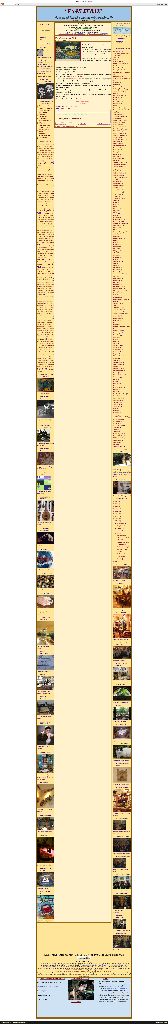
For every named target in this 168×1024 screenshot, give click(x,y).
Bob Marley (44, 245)
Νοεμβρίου (120, 526)
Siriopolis (41, 343)
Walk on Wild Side (49, 362)
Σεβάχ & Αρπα (121, 556)
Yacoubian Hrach (118, 446)
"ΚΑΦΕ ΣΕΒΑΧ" (84, 11)
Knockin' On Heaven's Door (121, 326)
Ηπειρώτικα (48, 165)
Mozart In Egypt (41, 322)
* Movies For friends (45, 120)
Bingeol (39, 242)
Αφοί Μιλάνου (50, 148)
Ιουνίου (119, 533)
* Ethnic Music (43, 116)
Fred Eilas (116, 257)
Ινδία (46, 170)
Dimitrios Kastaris (41, 257)
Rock (42, 337)
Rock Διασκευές (118, 387)
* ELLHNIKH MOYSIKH (43, 113)
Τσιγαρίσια (49, 221)
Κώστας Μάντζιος (42, 178)
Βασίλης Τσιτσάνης (42, 152)
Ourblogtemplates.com (19, 1022)
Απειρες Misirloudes (44, 135)
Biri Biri (45, 242)
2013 (116, 508)
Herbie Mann (48, 280)
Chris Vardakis (117, 225)
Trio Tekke (49, 358)
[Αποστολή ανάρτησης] (76, 106)
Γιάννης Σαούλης (47, 154)
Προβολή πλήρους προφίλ (44, 76)
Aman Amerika (117, 183)
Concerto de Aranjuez (48, 253)
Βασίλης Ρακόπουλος (45, 150)
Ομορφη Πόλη (40, 208)
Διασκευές (42, 163)
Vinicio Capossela (118, 434)
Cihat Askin (48, 251)
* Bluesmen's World (44, 110)
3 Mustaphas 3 (41, 144)
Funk (43, 269)
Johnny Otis (49, 301)
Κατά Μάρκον (48, 174)
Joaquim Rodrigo (44, 297)
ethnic (51, 264)
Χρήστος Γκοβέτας (42, 223)
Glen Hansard (50, 269)
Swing (44, 349)
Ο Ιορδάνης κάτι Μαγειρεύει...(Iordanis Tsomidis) (124, 538)
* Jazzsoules (42, 118)
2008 (116, 521)
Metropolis (39, 320)
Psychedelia (47, 332)
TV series (39, 360)
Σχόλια (52, 215)
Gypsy (46, 278)
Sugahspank (42, 347)
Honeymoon (47, 282)
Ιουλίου (119, 530)
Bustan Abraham (48, 247)
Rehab (44, 334)
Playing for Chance (118, 375)
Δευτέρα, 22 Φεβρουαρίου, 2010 (76, 114)
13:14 (72, 106)
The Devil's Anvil (48, 354)
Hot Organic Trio (118, 286)
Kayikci (39, 305)
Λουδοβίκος (40, 187)
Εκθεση (39, 165)
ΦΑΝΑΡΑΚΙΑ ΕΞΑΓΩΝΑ (44, 995)
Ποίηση (39, 210)
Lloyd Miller (48, 313)
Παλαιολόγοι (49, 208)
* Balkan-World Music (45, 106)
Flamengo (45, 267)
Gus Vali (42, 275)
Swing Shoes (51, 349)
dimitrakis (60, 114)
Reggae (39, 334)
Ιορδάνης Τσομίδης (119, 95)
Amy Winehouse (41, 232)
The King (47, 356)
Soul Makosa (42, 345)
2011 (116, 513)
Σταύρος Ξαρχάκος (42, 215)
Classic (39, 253)
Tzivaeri (46, 360)
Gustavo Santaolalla (119, 274)
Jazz (40, 295)
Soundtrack (51, 345)
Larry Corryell (48, 309)
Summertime (51, 347)
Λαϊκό (52, 180)
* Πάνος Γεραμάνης (45, 127)
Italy (44, 292)
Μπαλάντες (48, 199)
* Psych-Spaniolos (44, 123)
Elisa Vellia (49, 262)
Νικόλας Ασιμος (48, 203)
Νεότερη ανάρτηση (60, 124)
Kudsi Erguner (117, 330)
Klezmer (45, 305)
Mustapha (49, 322)
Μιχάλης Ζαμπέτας (43, 197)
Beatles (41, 240)
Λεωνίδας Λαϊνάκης (43, 184)
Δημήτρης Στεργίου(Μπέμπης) (122, 78)
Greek (48, 271)
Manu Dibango (48, 316)
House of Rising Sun (119, 288)
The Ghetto (40, 356)
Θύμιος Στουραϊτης (118, 91)
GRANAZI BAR (43, 133)
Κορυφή (165, 1022)
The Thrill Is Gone (118, 425)
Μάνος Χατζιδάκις (118, 122)
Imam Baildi (40, 288)
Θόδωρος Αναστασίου (42, 167)
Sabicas (50, 339)
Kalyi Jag (49, 303)
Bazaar (52, 238)
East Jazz (48, 259)
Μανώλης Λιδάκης (49, 191)
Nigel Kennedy (41, 326)
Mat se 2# (39, 318)
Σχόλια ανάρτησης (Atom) (70, 126)
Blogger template (5, 1022)
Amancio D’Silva (48, 230)
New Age (39, 324)
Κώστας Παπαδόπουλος (120, 110)
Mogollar (49, 320)
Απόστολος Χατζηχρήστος (121, 53)
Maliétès (39, 316)
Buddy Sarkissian (118, 219)
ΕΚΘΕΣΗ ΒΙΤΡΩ (42, 999)
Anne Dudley (51, 234)
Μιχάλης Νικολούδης (119, 135)
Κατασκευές (40, 176)
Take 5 (41, 351)
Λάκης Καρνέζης (46, 182)
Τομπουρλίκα (51, 219)
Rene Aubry (51, 334)
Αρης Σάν (49, 146)
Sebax (38, 341)
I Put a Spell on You (46, 286)
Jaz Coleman (51, 292)
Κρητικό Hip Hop (42, 991)
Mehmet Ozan (48, 318)
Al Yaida (39, 228)
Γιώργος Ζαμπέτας (41, 158)
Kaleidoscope (40, 303)
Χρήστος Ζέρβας (118, 175)
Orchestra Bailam (118, 370)
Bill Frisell (49, 240)
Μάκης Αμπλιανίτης (119, 120)
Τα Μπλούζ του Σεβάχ (66, 38)
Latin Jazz (49, 311)
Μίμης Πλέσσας (50, 195)
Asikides (41, 238)
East (38, 260)
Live (38, 314)
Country (50, 255)
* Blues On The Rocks (45, 108)
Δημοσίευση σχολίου (63, 122)
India (50, 288)
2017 (116, 501)
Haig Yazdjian (117, 278)
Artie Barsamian (50, 236)
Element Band (40, 262)
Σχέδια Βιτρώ (43, 137)
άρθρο (38, 148)
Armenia (41, 236)
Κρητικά (49, 176)
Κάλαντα (39, 174)
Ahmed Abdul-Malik (47, 226)
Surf (40, 349)
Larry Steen (40, 311)
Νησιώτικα (39, 203)
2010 (116, 516)
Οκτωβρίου (120, 528)
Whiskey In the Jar (43, 364)
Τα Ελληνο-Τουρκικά (44, 217)
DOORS (50, 257)
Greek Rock (51, 273)
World (40, 369)
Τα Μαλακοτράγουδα (119, 164)
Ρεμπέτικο (49, 210)
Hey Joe (39, 282)
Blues (52, 243)
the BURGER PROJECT (120, 417)
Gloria (41, 271)
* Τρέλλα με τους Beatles (44, 130)
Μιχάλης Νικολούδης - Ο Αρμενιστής (47, 986)
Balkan (46, 238)
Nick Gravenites (48, 324)
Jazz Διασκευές (50, 294)
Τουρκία (41, 221)
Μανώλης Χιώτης (43, 193)
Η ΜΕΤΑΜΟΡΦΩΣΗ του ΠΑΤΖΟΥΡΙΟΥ (49, 982)
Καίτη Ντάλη (48, 172)
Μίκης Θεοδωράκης (119, 129)
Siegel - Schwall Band (48, 341)
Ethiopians (39, 264)
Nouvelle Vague (41, 328)
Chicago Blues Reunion (43, 249)
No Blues (49, 326)
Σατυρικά (46, 213)
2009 (116, 518)
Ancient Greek (50, 232)
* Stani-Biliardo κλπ (44, 125)
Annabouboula (42, 234)
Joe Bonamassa (117, 312)
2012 (116, 511)
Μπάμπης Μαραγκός (43, 201)
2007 (116, 561)
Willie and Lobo (47, 366)
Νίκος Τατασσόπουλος (43, 206)
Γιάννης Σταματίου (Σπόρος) (44, 156)
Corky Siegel (42, 255)
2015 (116, 504)
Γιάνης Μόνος (117, 68)
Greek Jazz (40, 273)
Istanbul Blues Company (120, 299)
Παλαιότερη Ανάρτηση (104, 124)
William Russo (117, 440)
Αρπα (43, 148)
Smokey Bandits (50, 343)
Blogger (89, 1)
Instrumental (40, 290)
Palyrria (45, 330)
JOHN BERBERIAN (119, 314)
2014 (116, 506)
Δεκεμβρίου (120, 523)
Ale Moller (46, 228)
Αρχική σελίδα (82, 124)
